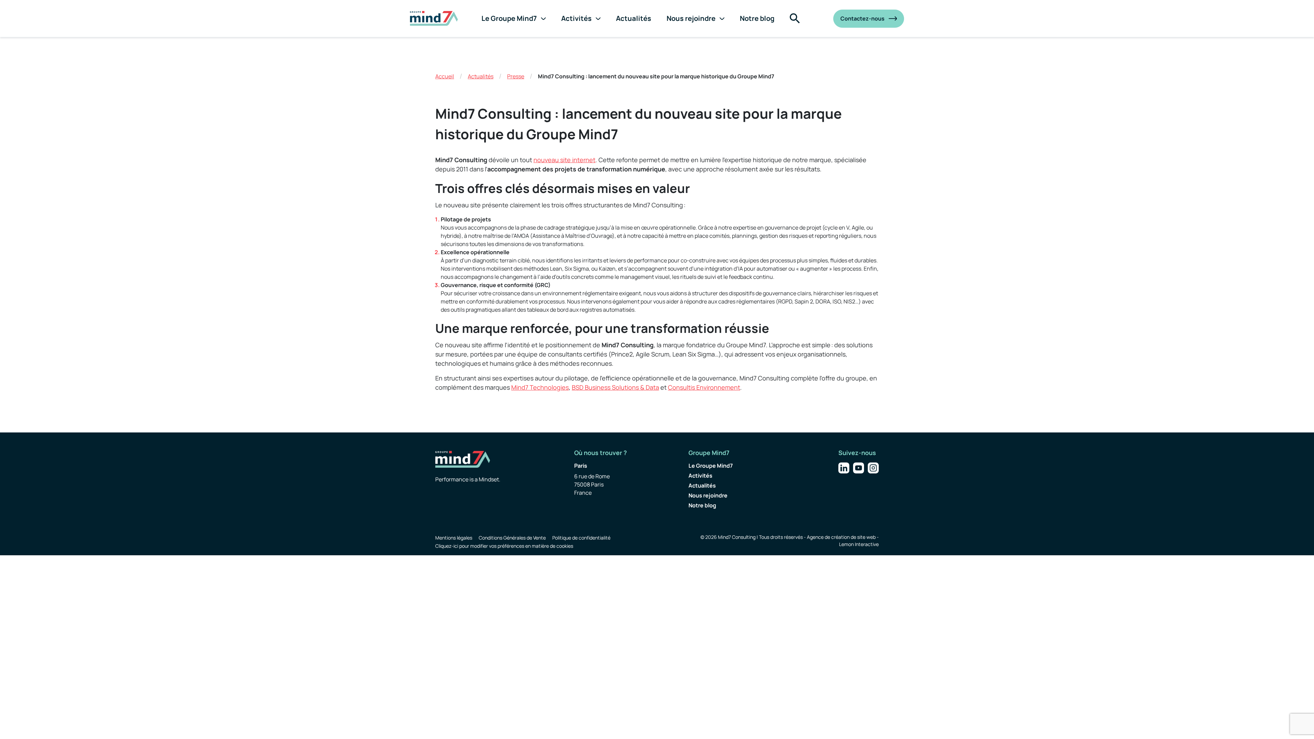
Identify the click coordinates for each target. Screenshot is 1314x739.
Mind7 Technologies (540, 387)
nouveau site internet (564, 160)
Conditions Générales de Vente (512, 537)
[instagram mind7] (873, 467)
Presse (515, 76)
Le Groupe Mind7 (509, 18)
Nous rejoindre (691, 18)
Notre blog (757, 18)
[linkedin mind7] (843, 467)
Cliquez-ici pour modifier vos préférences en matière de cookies (504, 546)
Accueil (444, 76)
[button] (795, 18)
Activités (576, 18)
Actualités (633, 18)
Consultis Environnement (704, 387)
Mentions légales (453, 537)
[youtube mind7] (858, 467)
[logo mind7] (434, 18)
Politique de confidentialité (581, 537)
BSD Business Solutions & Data (615, 387)
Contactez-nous (862, 18)
